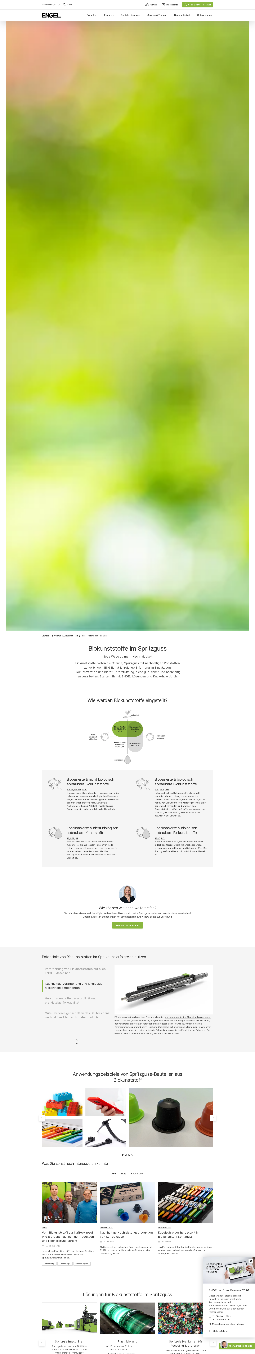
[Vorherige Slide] (42, 1118)
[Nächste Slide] (213, 1118)
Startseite (46, 636)
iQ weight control (146, 1017)
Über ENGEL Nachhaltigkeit (66, 636)
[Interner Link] (69, 1318)
